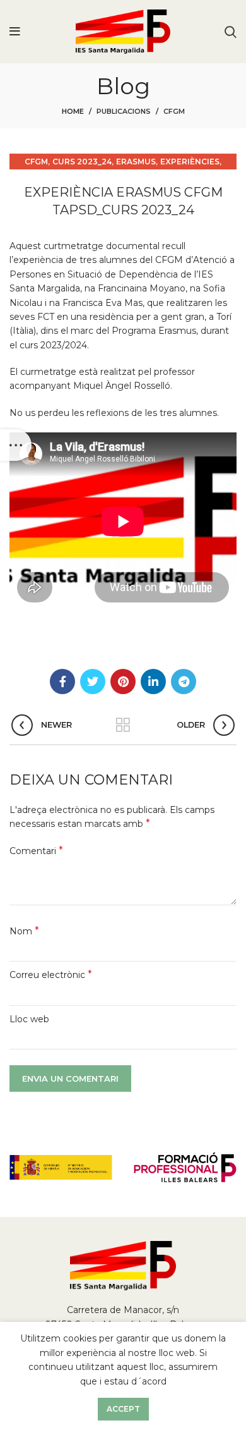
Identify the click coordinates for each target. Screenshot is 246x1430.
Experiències (190, 161)
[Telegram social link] (183, 681)
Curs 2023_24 (82, 161)
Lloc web (29, 1019)
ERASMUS (136, 161)
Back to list (123, 725)
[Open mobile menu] (14, 31)
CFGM (174, 111)
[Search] (230, 31)
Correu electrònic (50, 975)
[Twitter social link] (92, 681)
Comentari (36, 851)
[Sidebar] (16, 445)
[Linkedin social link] (153, 681)
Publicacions (124, 111)
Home (73, 111)
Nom (24, 931)
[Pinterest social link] (123, 681)
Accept (123, 1409)
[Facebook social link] (62, 681)
